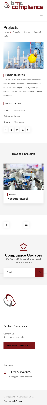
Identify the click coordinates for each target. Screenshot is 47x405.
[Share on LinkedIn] (22, 129)
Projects (16, 32)
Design (27, 32)
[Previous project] (6, 225)
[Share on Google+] (28, 129)
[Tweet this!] (11, 129)
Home (6, 32)
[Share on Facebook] (5, 129)
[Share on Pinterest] (17, 129)
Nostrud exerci (17, 199)
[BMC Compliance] (23, 5)
